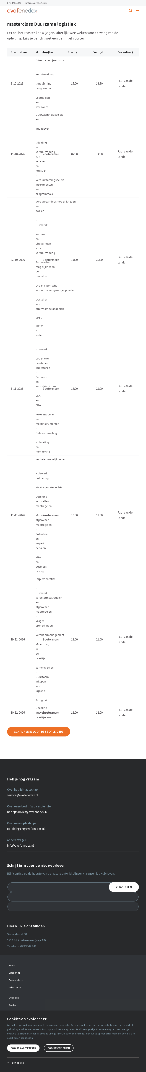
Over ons (14, 997)
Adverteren (15, 987)
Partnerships (16, 980)
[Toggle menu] (137, 10)
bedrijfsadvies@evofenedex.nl (27, 812)
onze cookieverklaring (71, 1033)
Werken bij (14, 972)
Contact (13, 1005)
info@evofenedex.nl (36, 2)
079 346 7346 (14, 2)
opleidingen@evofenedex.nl (26, 829)
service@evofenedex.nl (22, 795)
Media (12, 965)
